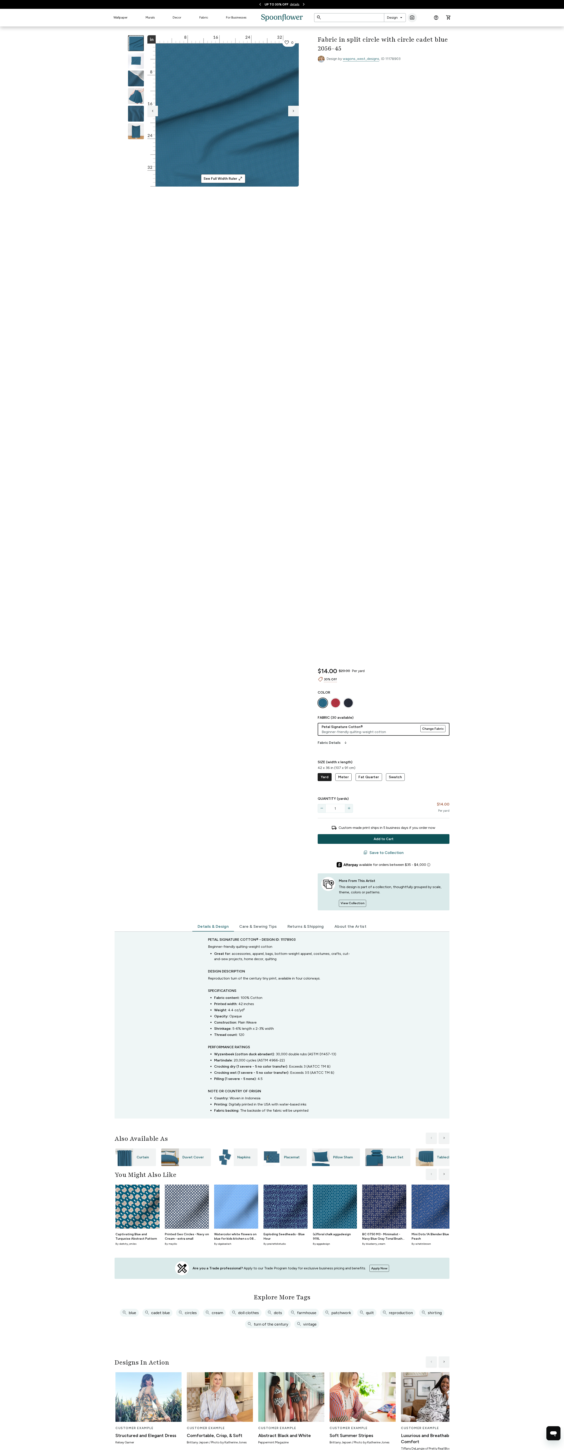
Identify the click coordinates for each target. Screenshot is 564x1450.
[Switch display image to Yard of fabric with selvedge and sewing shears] (136, 61)
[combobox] (395, 17)
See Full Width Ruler (223, 178)
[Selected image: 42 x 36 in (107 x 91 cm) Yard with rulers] (136, 43)
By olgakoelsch (222, 1243)
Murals (150, 17)
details (294, 4)
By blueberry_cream (373, 1243)
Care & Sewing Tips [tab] (258, 926)
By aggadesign (321, 1243)
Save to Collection (383, 852)
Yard (325, 777)
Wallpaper (120, 17)
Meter (343, 777)
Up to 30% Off (276, 4)
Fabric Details (333, 742)
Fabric (203, 17)
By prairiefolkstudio (274, 1243)
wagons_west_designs (361, 59)
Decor (177, 17)
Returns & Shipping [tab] (306, 926)
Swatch (395, 777)
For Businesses (236, 17)
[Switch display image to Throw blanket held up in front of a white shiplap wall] (136, 131)
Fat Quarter (368, 777)
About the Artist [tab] (350, 926)
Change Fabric (433, 729)
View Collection (352, 903)
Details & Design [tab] (213, 926)
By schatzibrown (421, 1243)
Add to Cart (383, 839)
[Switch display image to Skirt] (136, 96)
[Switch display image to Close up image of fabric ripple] (136, 114)
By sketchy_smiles (125, 1243)
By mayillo (171, 1243)
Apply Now (379, 1268)
